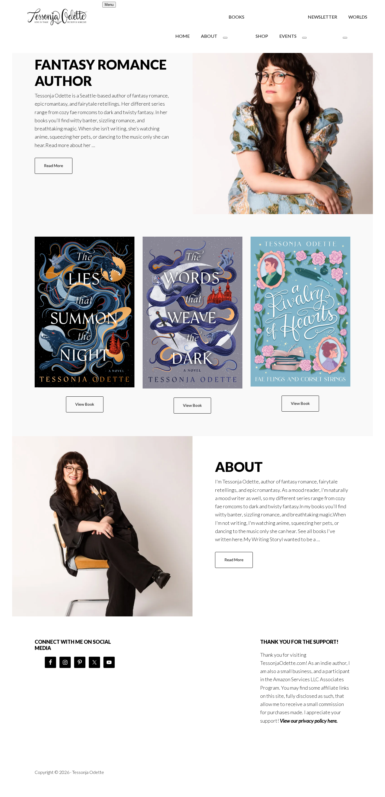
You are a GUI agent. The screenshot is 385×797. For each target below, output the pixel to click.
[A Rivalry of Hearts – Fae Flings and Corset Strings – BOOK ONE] (300, 311)
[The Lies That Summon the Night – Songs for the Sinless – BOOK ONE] (84, 312)
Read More (58, 168)
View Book (84, 404)
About (239, 467)
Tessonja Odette (57, 17)
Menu (109, 5)
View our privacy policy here (308, 721)
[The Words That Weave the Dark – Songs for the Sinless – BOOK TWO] (192, 312)
